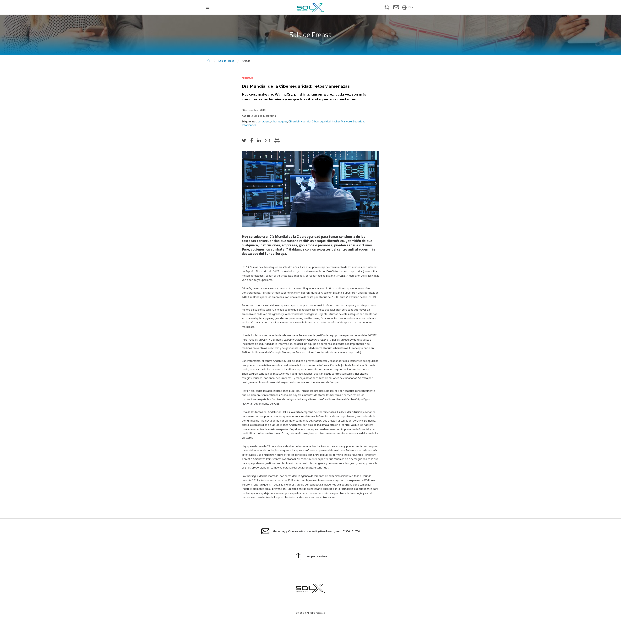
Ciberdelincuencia (299, 121)
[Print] (277, 140)
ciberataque (263, 121)
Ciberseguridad (321, 121)
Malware (346, 121)
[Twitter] (244, 140)
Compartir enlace (316, 556)
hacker (336, 121)
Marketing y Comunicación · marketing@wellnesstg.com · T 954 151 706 (316, 531)
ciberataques (279, 121)
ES (410, 7)
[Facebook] (251, 140)
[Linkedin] (259, 140)
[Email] (267, 140)
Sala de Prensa (226, 60)
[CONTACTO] (396, 7)
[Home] (208, 60)
